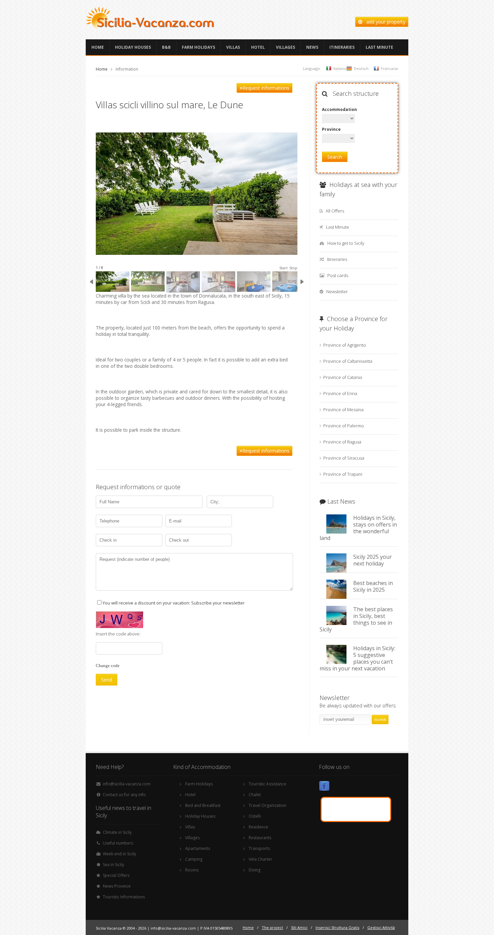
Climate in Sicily (117, 832)
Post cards (337, 275)
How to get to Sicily (345, 243)
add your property (383, 21)
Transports (259, 848)
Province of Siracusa (343, 458)
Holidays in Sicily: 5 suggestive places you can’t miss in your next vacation (357, 658)
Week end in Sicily (119, 854)
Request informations (265, 88)
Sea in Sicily (113, 864)
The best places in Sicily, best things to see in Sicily (356, 619)
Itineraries (342, 47)
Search (334, 157)
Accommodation (338, 109)
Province (331, 129)
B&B (166, 47)
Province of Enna (340, 393)
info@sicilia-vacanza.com (127, 784)
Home (97, 47)
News (312, 47)
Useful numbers (118, 843)
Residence (258, 827)
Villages (285, 47)
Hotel (258, 47)
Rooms (192, 870)
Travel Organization (267, 805)
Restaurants (260, 838)
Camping (193, 859)
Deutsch (361, 68)
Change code (108, 665)
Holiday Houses (133, 47)
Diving (254, 870)
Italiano (339, 68)
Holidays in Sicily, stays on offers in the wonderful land (358, 528)
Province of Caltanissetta (347, 361)
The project (272, 927)
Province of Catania (342, 377)
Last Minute (379, 47)
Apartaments (197, 848)
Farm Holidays (198, 47)
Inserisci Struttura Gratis (337, 927)
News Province (117, 886)
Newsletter (337, 291)
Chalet (255, 794)
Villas (233, 47)
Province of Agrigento (344, 345)
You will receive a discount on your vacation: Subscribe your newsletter (173, 603)
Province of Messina (343, 409)
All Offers (335, 211)
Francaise (389, 68)
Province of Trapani (342, 474)
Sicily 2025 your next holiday (372, 560)
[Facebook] (324, 787)
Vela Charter (260, 859)
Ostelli (255, 816)
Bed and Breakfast (202, 805)
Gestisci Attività (381, 927)
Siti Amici (299, 927)
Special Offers (116, 875)
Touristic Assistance (267, 784)
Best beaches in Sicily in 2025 (373, 586)
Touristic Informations (124, 897)
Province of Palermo (343, 426)
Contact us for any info (124, 794)
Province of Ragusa (342, 442)
